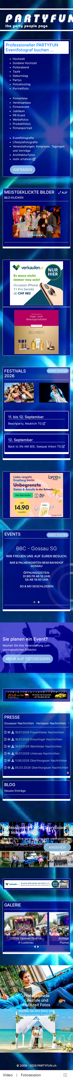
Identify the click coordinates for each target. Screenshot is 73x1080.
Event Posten (57, 370)
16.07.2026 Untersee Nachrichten (36, 753)
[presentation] (35, 947)
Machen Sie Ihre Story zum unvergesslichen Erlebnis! (37, 1013)
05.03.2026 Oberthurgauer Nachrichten (41, 767)
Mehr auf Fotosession (28, 659)
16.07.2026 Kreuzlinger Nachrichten (38, 739)
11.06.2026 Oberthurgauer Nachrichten (40, 760)
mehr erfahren (23, 159)
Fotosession (31, 1075)
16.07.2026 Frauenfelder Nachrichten (39, 732)
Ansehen (57, 847)
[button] (34, 602)
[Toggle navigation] (65, 1075)
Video (8, 1075)
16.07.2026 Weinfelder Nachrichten (37, 746)
